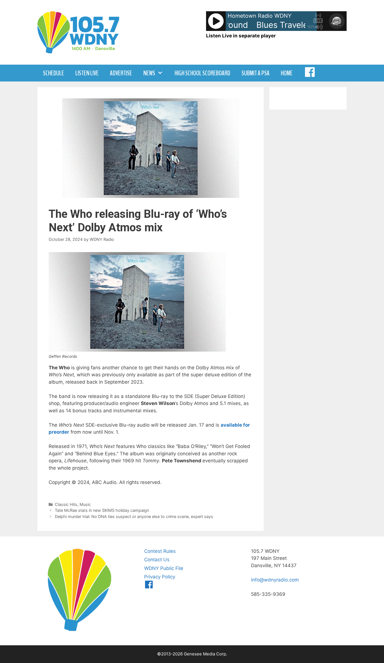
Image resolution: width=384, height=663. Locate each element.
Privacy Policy (159, 577)
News (149, 73)
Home (287, 73)
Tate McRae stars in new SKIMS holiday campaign (102, 510)
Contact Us (157, 559)
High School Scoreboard (202, 73)
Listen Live (87, 73)
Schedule (53, 73)
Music (85, 504)
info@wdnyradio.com (275, 580)
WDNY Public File (163, 568)
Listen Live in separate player (241, 36)
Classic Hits (66, 504)
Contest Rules (160, 551)
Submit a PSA (255, 73)
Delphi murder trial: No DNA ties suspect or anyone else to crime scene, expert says (134, 516)
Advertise (121, 73)
